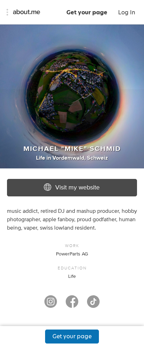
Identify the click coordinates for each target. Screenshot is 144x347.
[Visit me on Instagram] (50, 304)
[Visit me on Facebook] (72, 304)
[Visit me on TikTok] (93, 304)
